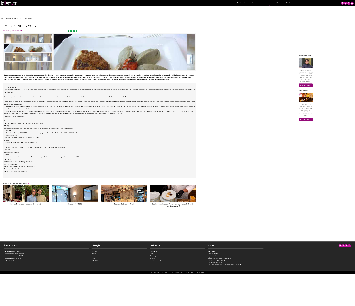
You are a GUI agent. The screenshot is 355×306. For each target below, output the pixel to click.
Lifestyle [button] (289, 3)
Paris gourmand (213, 254)
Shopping (95, 251)
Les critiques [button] (268, 3)
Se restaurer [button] (244, 3)
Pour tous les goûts (11, 18)
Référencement (9, 260)
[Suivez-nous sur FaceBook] (342, 3)
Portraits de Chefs (156, 260)
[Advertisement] (312, 152)
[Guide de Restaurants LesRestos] (9, 3)
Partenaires (153, 251)
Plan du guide (154, 256)
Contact (152, 258)
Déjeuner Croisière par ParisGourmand (220, 258)
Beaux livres (95, 256)
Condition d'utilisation (215, 263)
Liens (151, 254)
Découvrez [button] (279, 3)
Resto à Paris (212, 251)
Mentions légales (199, 272)
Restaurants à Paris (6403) (13, 251)
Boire (93, 258)
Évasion (94, 254)
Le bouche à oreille (214, 256)
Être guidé (95, 260)
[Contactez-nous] (352, 3)
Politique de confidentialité (216, 260)
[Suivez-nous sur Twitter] (345, 3)
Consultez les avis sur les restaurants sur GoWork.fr (224, 265)
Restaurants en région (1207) (13, 256)
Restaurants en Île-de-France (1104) (16, 254)
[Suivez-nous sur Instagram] (348, 3)
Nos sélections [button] (256, 3)
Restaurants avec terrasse (12, 258)
